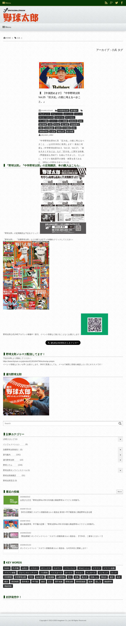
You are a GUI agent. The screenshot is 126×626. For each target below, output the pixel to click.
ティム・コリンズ (46, 117)
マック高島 (43, 121)
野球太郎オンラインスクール (15, 470)
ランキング (103, 573)
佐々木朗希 (63, 121)
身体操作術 (43, 131)
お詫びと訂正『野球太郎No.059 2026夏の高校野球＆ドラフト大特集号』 (50, 500)
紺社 (74, 128)
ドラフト (96, 568)
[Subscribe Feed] (106, 3)
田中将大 (25, 582)
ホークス (69, 573)
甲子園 (35, 582)
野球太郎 (69, 582)
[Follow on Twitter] (116, 3)
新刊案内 (74, 111)
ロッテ (114, 573)
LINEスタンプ (9, 439)
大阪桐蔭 (50, 577)
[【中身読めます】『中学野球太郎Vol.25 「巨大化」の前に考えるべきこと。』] (61, 75)
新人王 (84, 577)
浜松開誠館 (49, 128)
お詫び (24, 568)
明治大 (104, 577)
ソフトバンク (69, 568)
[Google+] (111, 3)
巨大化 (56, 125)
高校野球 (108, 582)
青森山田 (60, 131)
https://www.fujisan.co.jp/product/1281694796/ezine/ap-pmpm (28, 361)
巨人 (70, 577)
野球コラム (7, 465)
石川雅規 (66, 128)
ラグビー (53, 121)
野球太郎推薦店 (9, 475)
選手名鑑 (58, 582)
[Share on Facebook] (121, 3)
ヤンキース (91, 573)
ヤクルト (79, 573)
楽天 (118, 577)
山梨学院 (61, 577)
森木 (112, 577)
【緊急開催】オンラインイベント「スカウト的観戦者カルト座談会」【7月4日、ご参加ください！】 (61, 536)
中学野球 (8, 577)
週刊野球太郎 (8, 460)
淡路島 (58, 128)
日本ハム (94, 577)
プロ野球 (44, 573)
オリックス (68, 114)
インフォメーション (11, 444)
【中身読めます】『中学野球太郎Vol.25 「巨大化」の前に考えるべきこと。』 (59, 97)
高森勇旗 (8, 586)
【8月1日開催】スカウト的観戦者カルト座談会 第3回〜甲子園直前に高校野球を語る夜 (56, 512)
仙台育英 (39, 577)
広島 (77, 577)
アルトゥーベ (57, 114)
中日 (31, 577)
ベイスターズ (56, 573)
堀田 (80, 121)
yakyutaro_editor (47, 135)
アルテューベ (44, 114)
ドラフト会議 (108, 568)
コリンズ (78, 114)
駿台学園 (70, 131)
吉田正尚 (73, 121)
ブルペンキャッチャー (28, 573)
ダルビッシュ (84, 568)
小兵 (50, 125)
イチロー (34, 568)
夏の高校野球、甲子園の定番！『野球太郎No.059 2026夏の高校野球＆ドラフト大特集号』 (58, 524)
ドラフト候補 (9, 573)
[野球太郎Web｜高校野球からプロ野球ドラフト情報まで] (20, 12)
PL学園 (16, 568)
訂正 (50, 582)
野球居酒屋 (80, 582)
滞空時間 (15, 582)
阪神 (90, 582)
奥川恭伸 (42, 125)
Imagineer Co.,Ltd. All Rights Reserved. (72, 620)
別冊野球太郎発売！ (11, 450)
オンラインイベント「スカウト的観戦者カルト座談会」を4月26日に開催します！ (54, 548)
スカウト (57, 568)
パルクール (59, 117)
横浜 (6, 582)
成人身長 (64, 125)
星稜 (41, 128)
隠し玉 (98, 582)
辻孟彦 (52, 131)
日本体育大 (75, 125)
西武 (43, 582)
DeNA (6, 568)
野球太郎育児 (8, 481)
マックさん (70, 117)
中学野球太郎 (63, 111)
